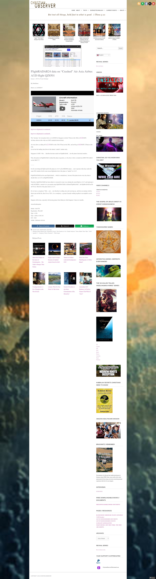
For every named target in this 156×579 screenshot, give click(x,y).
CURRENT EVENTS (111, 10)
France (97, 354)
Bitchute (98, 193)
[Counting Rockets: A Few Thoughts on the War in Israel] (39, 283)
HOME (73, 10)
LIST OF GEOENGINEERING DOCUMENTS (107, 519)
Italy (97, 350)
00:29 (79, 144)
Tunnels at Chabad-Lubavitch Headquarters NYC (70, 260)
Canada (98, 346)
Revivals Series (99, 66)
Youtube (98, 191)
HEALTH (122, 10)
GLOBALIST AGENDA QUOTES (104, 523)
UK (97, 348)
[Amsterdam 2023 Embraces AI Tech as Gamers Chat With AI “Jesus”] (86, 283)
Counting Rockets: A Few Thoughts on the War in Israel (37, 289)
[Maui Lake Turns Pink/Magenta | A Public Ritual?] (86, 254)
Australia (98, 356)
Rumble (98, 195)
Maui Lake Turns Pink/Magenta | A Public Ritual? (85, 260)
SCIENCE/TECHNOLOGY (96, 10)
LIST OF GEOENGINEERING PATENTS (106, 521)
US (97, 344)
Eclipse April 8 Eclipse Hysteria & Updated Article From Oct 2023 (54, 260)
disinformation (43, 229)
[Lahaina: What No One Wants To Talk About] (55, 283)
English (101, 55)
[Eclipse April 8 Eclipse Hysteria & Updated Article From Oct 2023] (55, 254)
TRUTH (85, 10)
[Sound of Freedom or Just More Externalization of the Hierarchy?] (70, 283)
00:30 (81, 138)
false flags (49, 229)
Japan (97, 358)
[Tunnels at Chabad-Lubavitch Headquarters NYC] (70, 254)
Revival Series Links (100, 549)
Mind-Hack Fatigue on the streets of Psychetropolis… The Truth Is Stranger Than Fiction (38, 262)
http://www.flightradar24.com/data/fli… (41, 133)
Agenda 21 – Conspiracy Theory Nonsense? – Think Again (46, 233)
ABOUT (78, 10)
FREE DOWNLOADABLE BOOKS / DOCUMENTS (108, 504)
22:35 (48, 144)
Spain (97, 352)
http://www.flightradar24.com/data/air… (41, 129)
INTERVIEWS (99, 491)
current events (36, 229)
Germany (98, 359)
